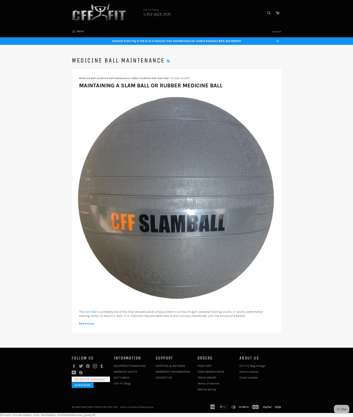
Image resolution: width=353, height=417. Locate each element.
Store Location (248, 371)
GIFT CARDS (121, 377)
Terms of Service (208, 383)
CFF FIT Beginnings (252, 366)
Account (276, 31)
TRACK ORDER (206, 377)
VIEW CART (204, 366)
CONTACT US (164, 377)
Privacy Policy (146, 407)
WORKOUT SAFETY (125, 371)
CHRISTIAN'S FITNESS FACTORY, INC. (99, 407)
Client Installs (248, 377)
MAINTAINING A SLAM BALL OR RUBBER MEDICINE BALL (150, 85)
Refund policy (206, 389)
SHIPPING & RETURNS (170, 366)
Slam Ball (90, 311)
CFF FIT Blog (122, 383)
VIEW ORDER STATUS (210, 371)
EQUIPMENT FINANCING (130, 366)
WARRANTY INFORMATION (173, 371)
